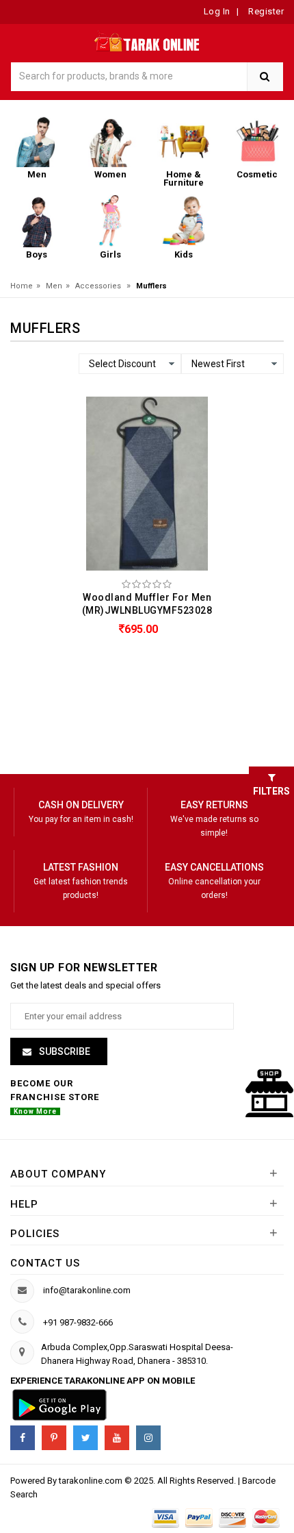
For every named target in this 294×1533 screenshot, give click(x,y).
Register (265, 11)
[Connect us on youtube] (117, 1437)
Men (54, 286)
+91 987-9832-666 (78, 1322)
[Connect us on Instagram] (148, 1437)
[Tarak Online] (147, 40)
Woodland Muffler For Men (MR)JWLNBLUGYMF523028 (147, 604)
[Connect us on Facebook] (22, 1437)
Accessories (98, 286)
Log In (217, 11)
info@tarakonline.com (87, 1290)
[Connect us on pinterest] (54, 1437)
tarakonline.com (91, 1480)
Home (21, 286)
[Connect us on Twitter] (85, 1437)
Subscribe (63, 1051)
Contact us (45, 1263)
